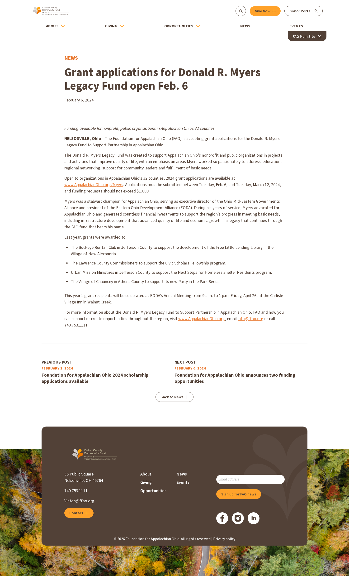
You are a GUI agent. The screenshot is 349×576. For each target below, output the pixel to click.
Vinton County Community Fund (50, 11)
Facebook (222, 518)
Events (296, 26)
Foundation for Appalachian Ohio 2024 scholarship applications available (95, 378)
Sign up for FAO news (238, 494)
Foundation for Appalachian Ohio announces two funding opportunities (234, 378)
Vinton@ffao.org (79, 501)
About (52, 26)
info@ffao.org (250, 319)
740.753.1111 (76, 491)
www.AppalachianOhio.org (201, 319)
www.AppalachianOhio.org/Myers (93, 185)
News (245, 26)
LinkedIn (253, 518)
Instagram (238, 518)
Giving (111, 26)
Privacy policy (224, 539)
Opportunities (178, 26)
